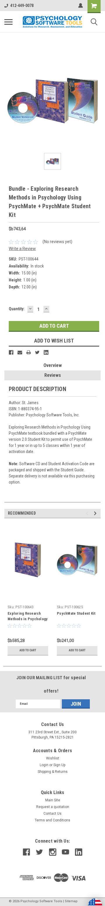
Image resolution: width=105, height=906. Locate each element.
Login (44, 765)
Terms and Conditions (52, 820)
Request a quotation (52, 807)
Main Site (52, 800)
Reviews (52, 375)
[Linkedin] (46, 352)
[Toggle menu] (8, 22)
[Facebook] (11, 352)
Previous (88, 513)
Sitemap (71, 901)
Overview (52, 365)
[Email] (20, 352)
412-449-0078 (22, 5)
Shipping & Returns (53, 772)
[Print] (28, 352)
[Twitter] (37, 352)
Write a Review (22, 248)
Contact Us (52, 814)
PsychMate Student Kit (76, 613)
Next (96, 513)
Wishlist (52, 758)
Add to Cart (28, 650)
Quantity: (16, 308)
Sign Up (59, 765)
